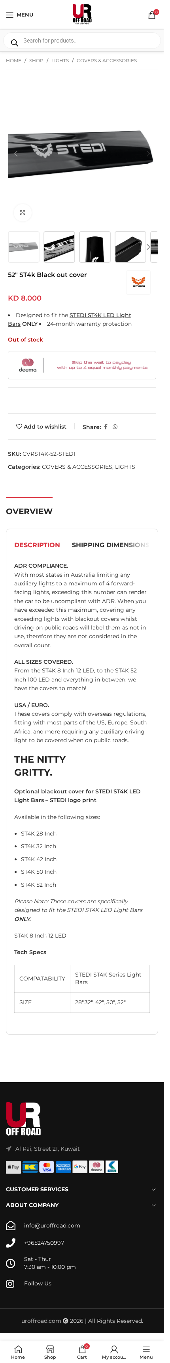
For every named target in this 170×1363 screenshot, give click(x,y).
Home (13, 60)
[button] (16, 154)
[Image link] (24, 1118)
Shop (36, 60)
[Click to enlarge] (23, 213)
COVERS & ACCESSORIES (107, 60)
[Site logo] (82, 14)
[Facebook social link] (105, 427)
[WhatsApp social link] (115, 427)
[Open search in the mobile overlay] (82, 40)
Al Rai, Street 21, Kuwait (47, 1148)
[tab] (37, 545)
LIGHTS (60, 60)
